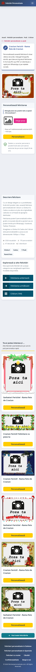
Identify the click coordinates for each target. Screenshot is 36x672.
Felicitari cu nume (13, 655)
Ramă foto (8, 254)
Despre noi (26, 660)
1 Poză (23, 250)
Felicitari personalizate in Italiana (18, 646)
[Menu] (32, 3)
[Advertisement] (18, 22)
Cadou (15, 250)
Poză (25, 37)
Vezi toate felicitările (19, 635)
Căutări (27, 655)
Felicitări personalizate (15, 37)
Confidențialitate (12, 660)
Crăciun (31, 37)
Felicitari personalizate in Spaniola (18, 651)
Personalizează (18, 407)
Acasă (4, 37)
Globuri (7, 250)
